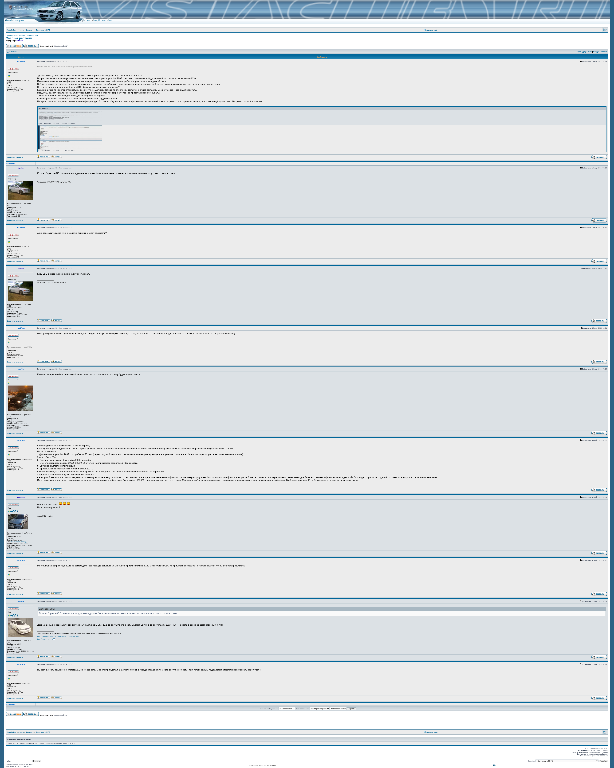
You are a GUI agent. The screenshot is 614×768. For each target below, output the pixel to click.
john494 (21, 601)
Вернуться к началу (15, 157)
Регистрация (18, 21)
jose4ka (21, 369)
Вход (9, 21)
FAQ (110, 21)
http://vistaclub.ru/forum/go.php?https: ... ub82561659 (58, 636)
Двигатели (30, 30)
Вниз (604, 31)
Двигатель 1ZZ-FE (43, 30)
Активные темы (33, 36)
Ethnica (19, 41)
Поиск (102, 21)
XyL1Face (21, 61)
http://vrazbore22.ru (45, 639)
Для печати (11, 52)
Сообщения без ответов (15, 36)
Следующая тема (600, 52)
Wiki (96, 21)
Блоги (87, 21)
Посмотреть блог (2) (19, 542)
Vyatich (21, 168)
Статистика (499, 766)
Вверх (605, 29)
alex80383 (21, 497)
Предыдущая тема (584, 52)
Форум (21, 30)
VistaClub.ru (11, 30)
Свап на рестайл (19, 38)
